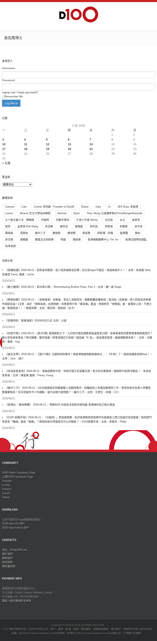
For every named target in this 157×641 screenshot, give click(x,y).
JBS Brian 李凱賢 (127, 206)
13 (69, 144)
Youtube (7, 480)
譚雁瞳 (24, 239)
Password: (8, 80)
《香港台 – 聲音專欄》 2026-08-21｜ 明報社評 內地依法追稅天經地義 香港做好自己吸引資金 (60, 404)
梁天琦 (138, 226)
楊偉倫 (9, 232)
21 (91, 149)
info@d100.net (18, 549)
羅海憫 (71, 232)
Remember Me (14, 96)
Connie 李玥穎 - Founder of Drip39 (54, 206)
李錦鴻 (109, 226)
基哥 (7, 226)
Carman (9, 206)
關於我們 (7, 553)
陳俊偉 (77, 239)
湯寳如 (24, 232)
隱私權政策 (8, 566)
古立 (122, 219)
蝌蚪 (137, 232)
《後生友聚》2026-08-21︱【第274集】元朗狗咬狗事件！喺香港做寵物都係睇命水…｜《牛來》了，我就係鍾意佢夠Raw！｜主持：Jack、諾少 (77, 356)
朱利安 (94, 226)
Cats (24, 206)
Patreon (6, 489)
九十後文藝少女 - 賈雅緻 (19, 219)
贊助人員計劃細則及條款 (16, 600)
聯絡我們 (7, 558)
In (109, 206)
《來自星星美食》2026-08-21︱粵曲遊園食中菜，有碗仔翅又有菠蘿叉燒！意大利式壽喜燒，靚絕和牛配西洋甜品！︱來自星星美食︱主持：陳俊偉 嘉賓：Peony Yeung (76, 373)
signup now (8, 92)
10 (4, 144)
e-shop (6, 485)
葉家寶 (86, 232)
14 (91, 144)
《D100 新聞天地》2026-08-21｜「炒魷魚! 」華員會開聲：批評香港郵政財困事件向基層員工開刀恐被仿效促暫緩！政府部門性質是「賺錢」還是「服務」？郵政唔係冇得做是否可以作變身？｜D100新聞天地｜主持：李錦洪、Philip (77, 419)
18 (25, 149)
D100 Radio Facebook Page (18, 472)
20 (69, 149)
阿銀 (63, 239)
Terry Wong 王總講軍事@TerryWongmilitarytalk (114, 213)
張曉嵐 (79, 226)
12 (47, 144)
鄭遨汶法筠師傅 (44, 239)
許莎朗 (9, 239)
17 (4, 149)
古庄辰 (109, 219)
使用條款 (7, 562)
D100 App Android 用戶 (15, 527)
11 (25, 144)
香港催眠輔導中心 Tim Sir (103, 239)
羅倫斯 (57, 232)
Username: (9, 68)
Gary (98, 206)
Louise (9, 213)
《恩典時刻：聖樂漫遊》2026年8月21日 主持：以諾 (35, 320)
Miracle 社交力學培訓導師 (35, 213)
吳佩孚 (136, 219)
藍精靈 (124, 232)
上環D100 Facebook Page (17, 476)
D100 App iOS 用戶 (13, 523)
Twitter (6, 497)
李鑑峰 (124, 226)
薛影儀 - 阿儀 (105, 232)
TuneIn (6, 493)
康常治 (64, 226)
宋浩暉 (49, 226)
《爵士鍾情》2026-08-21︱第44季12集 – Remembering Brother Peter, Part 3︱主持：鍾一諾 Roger (63, 286)
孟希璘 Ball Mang (27, 226)
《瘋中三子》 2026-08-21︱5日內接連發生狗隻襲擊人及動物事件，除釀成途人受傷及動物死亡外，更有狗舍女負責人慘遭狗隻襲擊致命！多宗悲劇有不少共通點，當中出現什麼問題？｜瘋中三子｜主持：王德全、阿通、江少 (76, 390)
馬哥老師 (10, 246)
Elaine (85, 206)
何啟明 (45, 219)
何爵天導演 (62, 219)
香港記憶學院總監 (136, 239)
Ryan (77, 213)
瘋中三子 (40, 232)
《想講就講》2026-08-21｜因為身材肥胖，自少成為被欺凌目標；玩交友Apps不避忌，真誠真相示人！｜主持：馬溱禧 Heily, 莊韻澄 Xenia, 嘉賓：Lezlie (76, 272)
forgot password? (28, 92)
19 (47, 149)
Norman (62, 213)
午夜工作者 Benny (87, 219)
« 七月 (6, 163)
